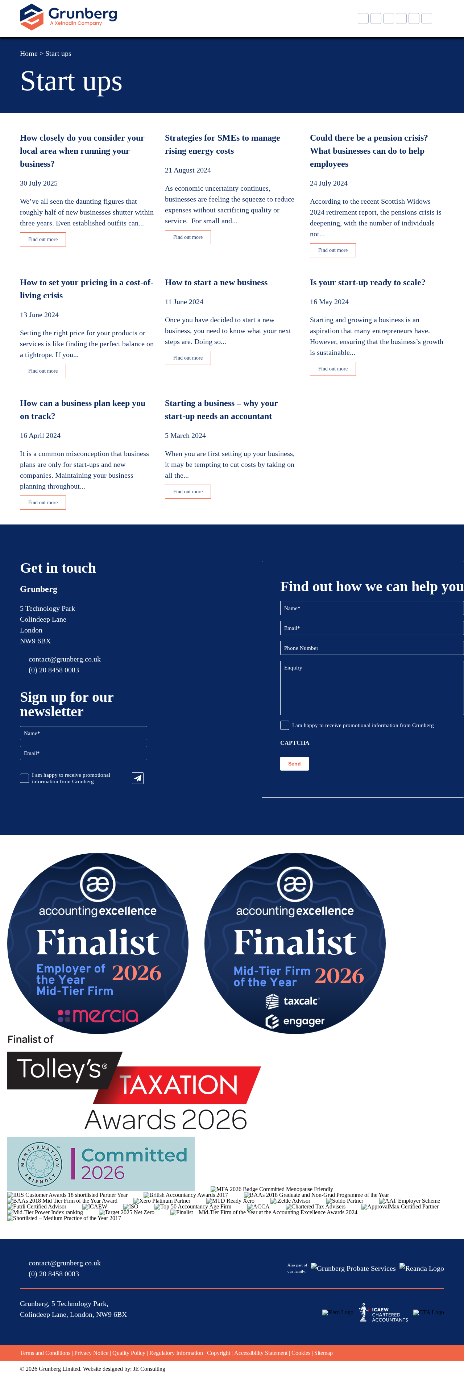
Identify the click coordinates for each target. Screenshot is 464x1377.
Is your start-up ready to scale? (368, 282)
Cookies (300, 1353)
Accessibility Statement (260, 1353)
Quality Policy (128, 1353)
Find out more (43, 239)
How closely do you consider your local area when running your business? (82, 151)
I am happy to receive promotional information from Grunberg (71, 778)
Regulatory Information (176, 1353)
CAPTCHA (295, 743)
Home (29, 53)
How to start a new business (216, 282)
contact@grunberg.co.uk (65, 659)
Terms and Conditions (45, 1353)
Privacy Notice (91, 1353)
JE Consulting (149, 1369)
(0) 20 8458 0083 (54, 670)
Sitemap (323, 1353)
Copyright (218, 1353)
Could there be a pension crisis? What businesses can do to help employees (369, 151)
